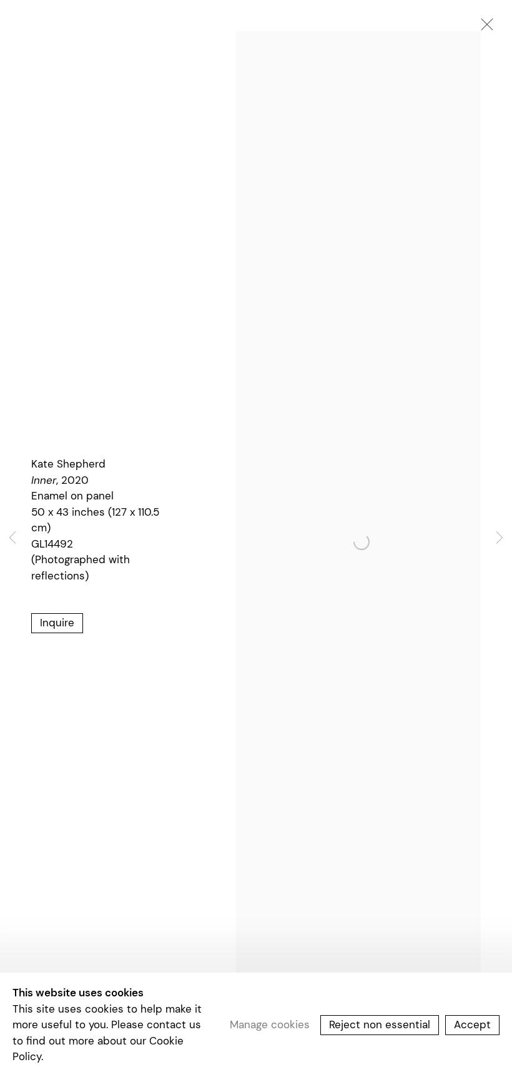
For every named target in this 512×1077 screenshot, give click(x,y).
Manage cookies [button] (270, 1024)
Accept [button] (472, 1024)
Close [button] (484, 28)
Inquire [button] (57, 622)
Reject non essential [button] (379, 1024)
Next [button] (499, 538)
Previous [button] (12, 538)
